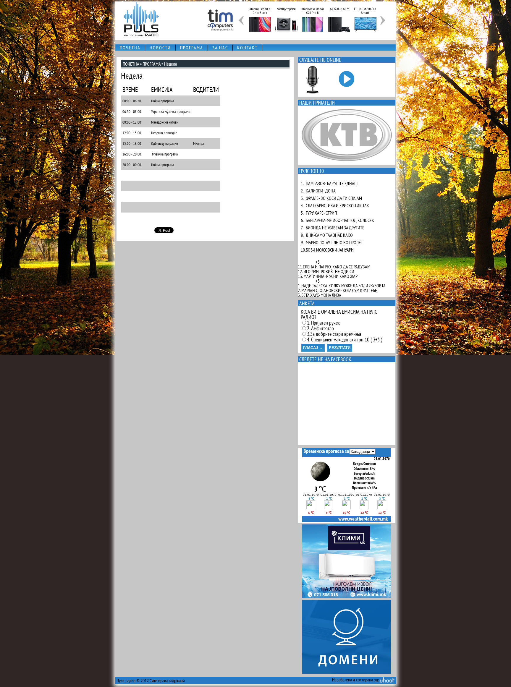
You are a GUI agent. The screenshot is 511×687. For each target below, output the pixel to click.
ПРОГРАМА (191, 48)
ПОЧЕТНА (130, 48)
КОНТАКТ (247, 48)
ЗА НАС (220, 48)
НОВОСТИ (160, 48)
